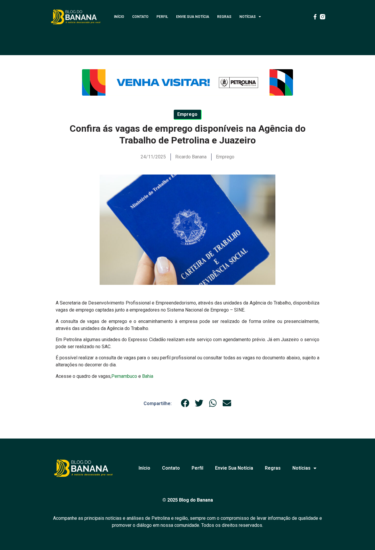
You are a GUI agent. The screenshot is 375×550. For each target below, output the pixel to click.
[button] (185, 403)
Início (119, 17)
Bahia (147, 376)
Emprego (225, 157)
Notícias (247, 17)
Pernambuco (124, 376)
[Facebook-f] (315, 16)
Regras (224, 17)
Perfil (162, 17)
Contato (140, 17)
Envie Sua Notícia (192, 17)
